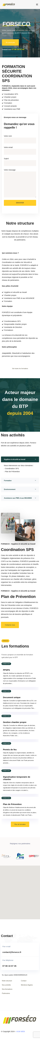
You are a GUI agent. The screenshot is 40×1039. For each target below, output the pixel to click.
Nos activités (6, 985)
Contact (23, 981)
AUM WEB (20, 1031)
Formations (6, 663)
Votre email (8, 147)
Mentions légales (27, 985)
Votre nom (8, 136)
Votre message (10, 170)
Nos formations (7, 989)
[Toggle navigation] (32, 4)
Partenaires (6, 993)
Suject (6, 159)
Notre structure (7, 981)
